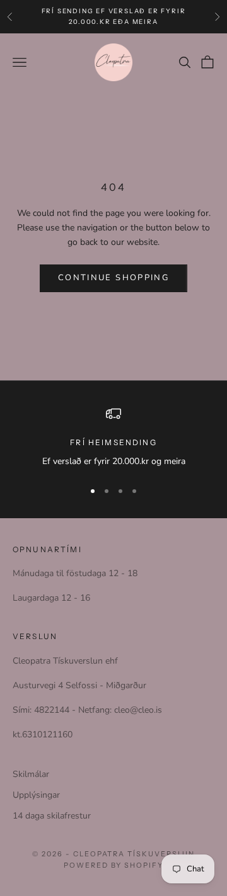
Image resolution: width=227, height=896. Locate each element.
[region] (113, 437)
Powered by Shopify (114, 865)
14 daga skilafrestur (52, 816)
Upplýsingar (36, 795)
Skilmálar (31, 774)
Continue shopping (113, 277)
